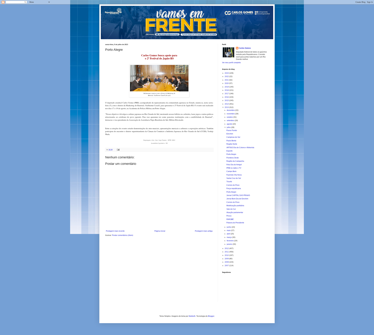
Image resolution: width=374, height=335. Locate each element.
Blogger (211, 316)
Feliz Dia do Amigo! (234, 165)
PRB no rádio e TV (233, 168)
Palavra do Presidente (235, 223)
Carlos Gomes (245, 48)
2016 (227, 97)
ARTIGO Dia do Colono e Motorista (240, 148)
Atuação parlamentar (234, 212)
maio (229, 230)
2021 (227, 80)
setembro (231, 120)
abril (229, 234)
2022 (227, 76)
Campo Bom (231, 171)
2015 (227, 100)
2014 (227, 104)
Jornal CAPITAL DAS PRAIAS (238, 195)
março (229, 237)
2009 (227, 259)
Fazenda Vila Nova (234, 175)
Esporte (229, 151)
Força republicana (233, 188)
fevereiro (230, 241)
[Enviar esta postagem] (118, 149)
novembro (231, 114)
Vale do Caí (231, 209)
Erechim (229, 134)
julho (229, 127)
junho (229, 227)
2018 (227, 90)
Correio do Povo (232, 185)
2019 (227, 87)
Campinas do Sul (233, 137)
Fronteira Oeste (232, 158)
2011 (227, 252)
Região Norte (231, 144)
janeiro (230, 244)
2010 (227, 255)
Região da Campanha (235, 161)
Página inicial (159, 231)
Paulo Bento (231, 141)
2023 (227, 73)
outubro (230, 117)
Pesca (228, 216)
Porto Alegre (231, 154)
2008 (227, 262)
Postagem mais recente (115, 231)
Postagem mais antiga (204, 231)
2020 (227, 83)
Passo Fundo (231, 130)
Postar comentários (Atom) (122, 235)
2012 (227, 248)
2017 (227, 94)
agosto (230, 124)
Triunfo (229, 182)
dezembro (231, 110)
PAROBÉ (230, 219)
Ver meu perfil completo (231, 63)
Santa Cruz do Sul (233, 178)
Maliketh (192, 316)
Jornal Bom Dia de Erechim (237, 199)
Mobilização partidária (235, 206)
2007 (227, 266)
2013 (227, 107)
